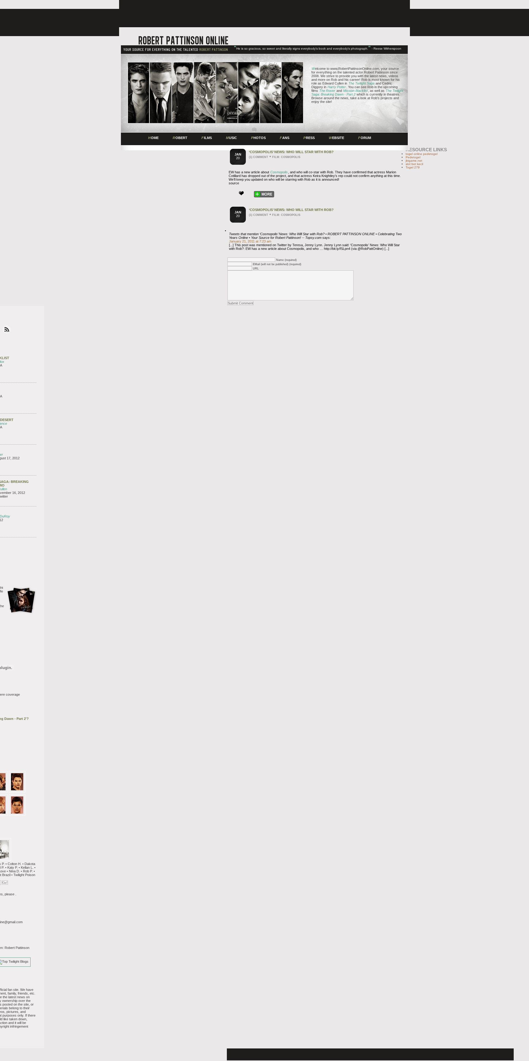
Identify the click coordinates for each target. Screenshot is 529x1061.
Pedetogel (413, 157)
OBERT (180, 138)
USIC (231, 138)
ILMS (206, 138)
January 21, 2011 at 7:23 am (250, 241)
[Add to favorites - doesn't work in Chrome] (241, 193)
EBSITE (336, 138)
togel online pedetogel (421, 154)
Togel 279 (413, 167)
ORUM (364, 138)
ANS (284, 138)
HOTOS (258, 138)
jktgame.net (414, 160)
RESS (309, 138)
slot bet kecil (414, 164)
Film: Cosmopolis (286, 157)
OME (153, 138)
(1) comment (258, 157)
